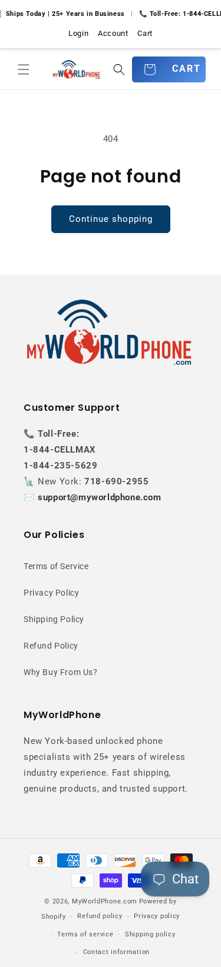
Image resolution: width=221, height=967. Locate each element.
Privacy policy (157, 916)
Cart (144, 33)
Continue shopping (111, 219)
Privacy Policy (51, 592)
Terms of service (85, 934)
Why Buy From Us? (61, 672)
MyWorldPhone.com (104, 901)
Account (113, 33)
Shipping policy (150, 934)
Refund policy (99, 916)
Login (78, 33)
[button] (24, 69)
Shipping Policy (54, 619)
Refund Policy (51, 645)
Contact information (116, 952)
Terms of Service (56, 566)
